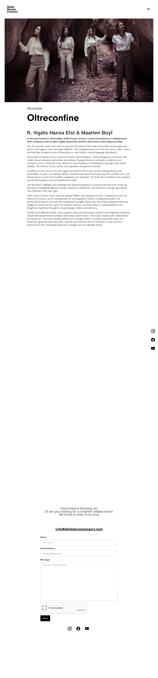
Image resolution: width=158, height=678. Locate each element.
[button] (148, 9)
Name (43, 537)
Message (45, 559)
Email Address (47, 548)
